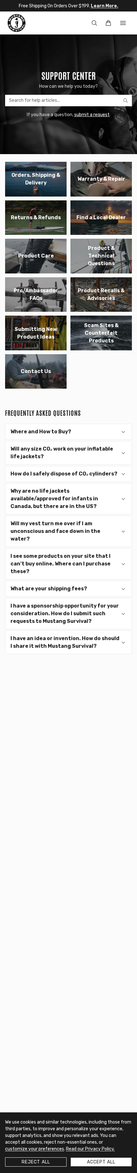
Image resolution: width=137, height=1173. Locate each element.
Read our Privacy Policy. (90, 1149)
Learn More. (104, 6)
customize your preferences (34, 1149)
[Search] (94, 23)
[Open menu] (123, 23)
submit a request (92, 114)
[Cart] (108, 23)
